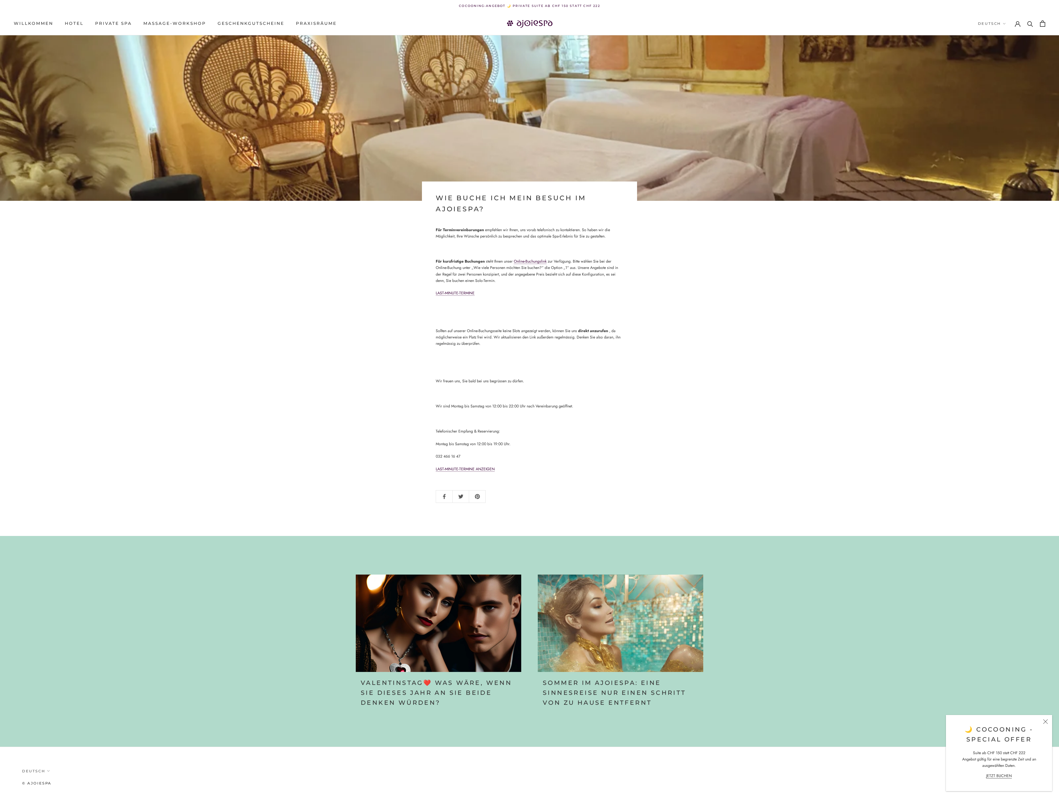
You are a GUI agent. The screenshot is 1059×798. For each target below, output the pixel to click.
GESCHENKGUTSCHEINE (251, 23)
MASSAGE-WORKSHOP (174, 23)
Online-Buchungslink (530, 261)
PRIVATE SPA (113, 23)
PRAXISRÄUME (316, 23)
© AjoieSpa (37, 783)
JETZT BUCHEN (999, 775)
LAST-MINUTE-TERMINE (455, 293)
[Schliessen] (1045, 721)
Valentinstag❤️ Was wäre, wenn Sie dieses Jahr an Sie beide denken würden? (436, 693)
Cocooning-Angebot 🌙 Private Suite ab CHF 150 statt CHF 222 (529, 6)
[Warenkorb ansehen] (1042, 23)
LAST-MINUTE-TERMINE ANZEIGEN (465, 469)
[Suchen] (1030, 23)
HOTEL (74, 23)
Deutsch (989, 23)
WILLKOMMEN (33, 23)
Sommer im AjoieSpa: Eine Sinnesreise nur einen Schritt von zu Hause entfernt (614, 693)
